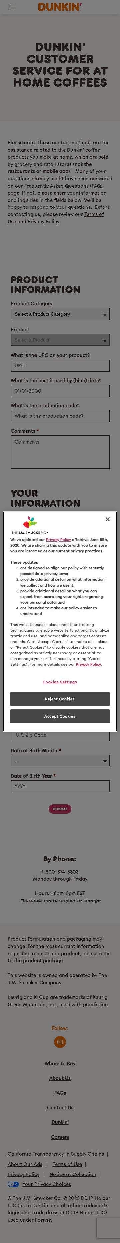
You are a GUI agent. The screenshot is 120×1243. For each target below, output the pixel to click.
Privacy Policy (58, 539)
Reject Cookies (60, 698)
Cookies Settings (60, 681)
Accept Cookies (60, 716)
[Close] (107, 519)
